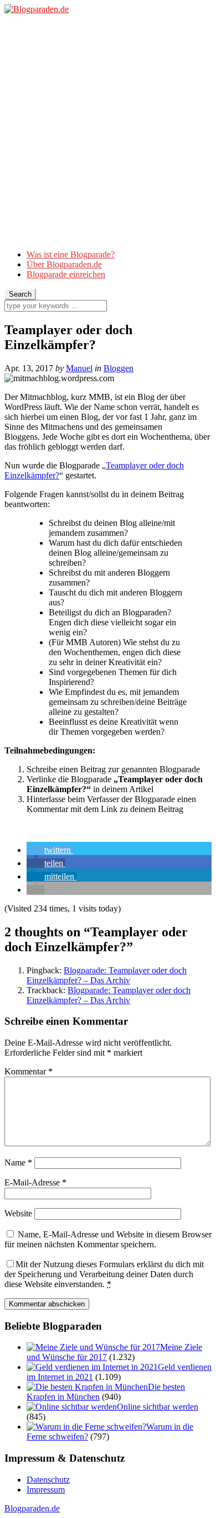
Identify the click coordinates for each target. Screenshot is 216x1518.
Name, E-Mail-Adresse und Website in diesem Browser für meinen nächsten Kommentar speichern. (108, 1239)
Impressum (46, 1489)
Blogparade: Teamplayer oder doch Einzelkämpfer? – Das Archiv (107, 975)
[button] (50, 850)
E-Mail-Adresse (35, 1182)
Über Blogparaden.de (64, 264)
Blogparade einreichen (66, 274)
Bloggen (118, 368)
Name (18, 1162)
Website (18, 1213)
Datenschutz (48, 1479)
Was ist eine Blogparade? (71, 254)
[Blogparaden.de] (36, 9)
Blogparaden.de (32, 1508)
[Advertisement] (108, 133)
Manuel (79, 368)
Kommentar (28, 1071)
